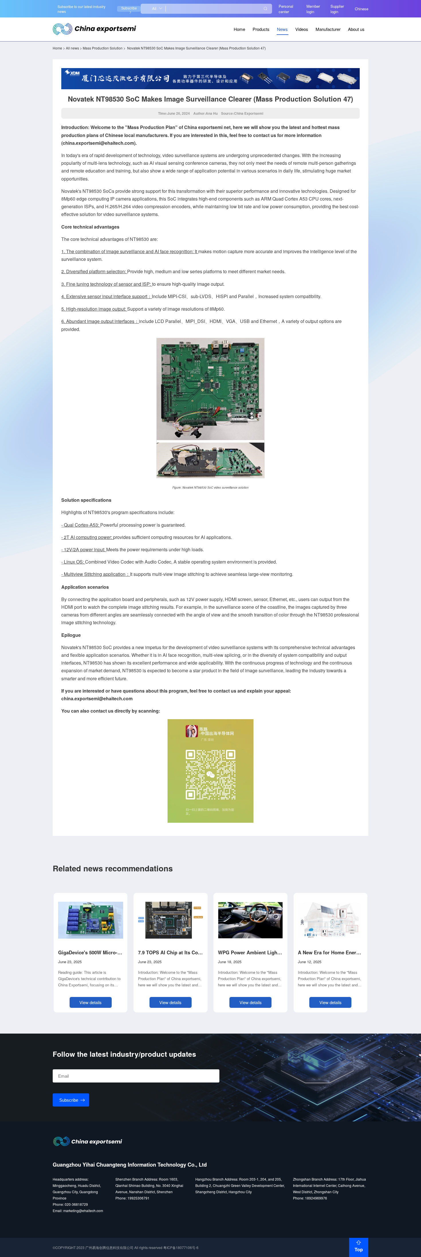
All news (72, 47)
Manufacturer (328, 29)
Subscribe (129, 8)
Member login (313, 8)
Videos (301, 29)
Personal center (286, 8)
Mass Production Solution (103, 47)
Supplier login (337, 8)
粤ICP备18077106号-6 (180, 1247)
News (282, 29)
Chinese (361, 8)
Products (261, 29)
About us (356, 29)
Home (239, 29)
